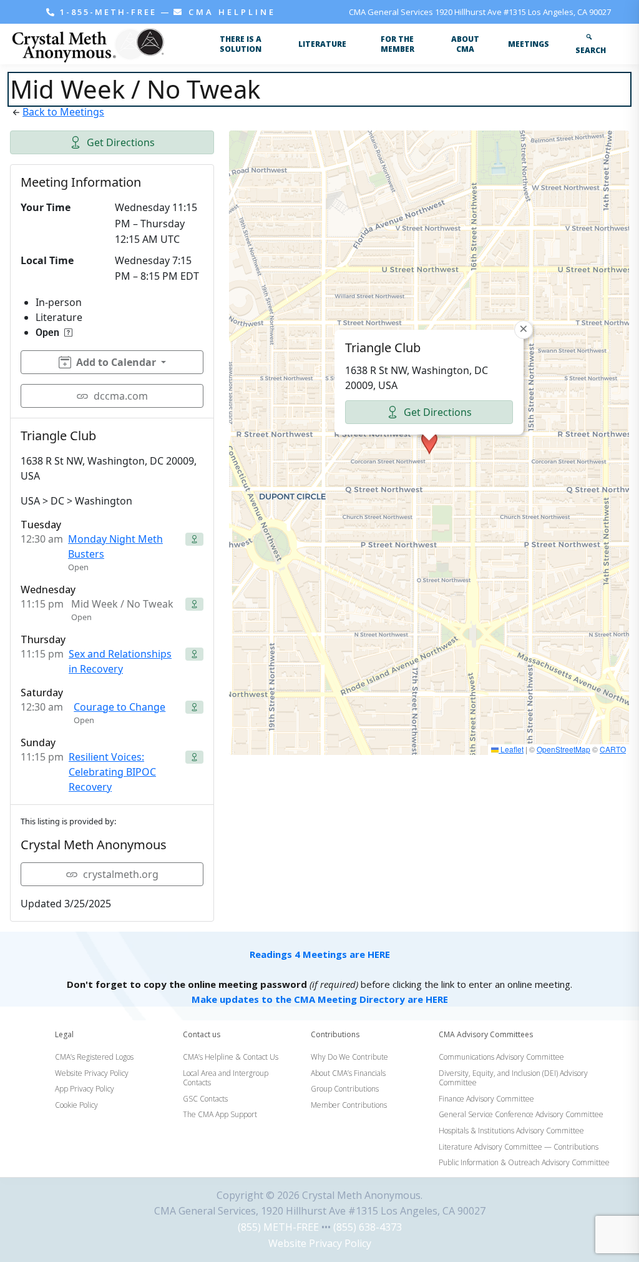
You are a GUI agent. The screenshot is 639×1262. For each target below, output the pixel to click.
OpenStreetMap (563, 749)
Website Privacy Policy (319, 1243)
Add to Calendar (116, 362)
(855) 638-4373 (367, 1227)
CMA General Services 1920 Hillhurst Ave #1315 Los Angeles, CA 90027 (480, 11)
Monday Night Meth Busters (115, 546)
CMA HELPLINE (230, 11)
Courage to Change (119, 707)
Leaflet (511, 749)
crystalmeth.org (121, 874)
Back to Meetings (63, 112)
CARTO (613, 749)
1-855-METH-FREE (108, 11)
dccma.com (121, 396)
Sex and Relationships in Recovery (120, 661)
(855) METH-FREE (278, 1227)
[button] (429, 443)
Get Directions (121, 142)
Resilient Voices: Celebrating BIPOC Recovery (112, 772)
